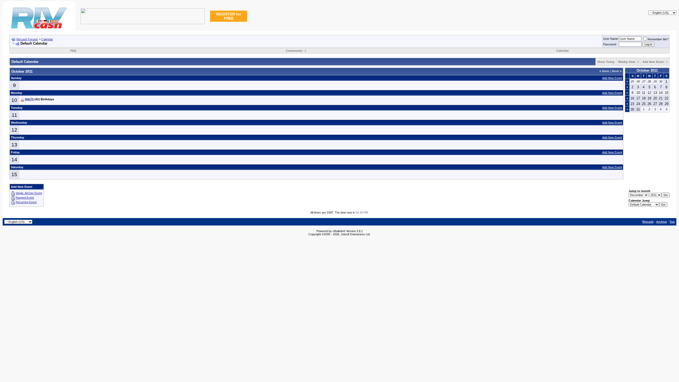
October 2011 (647, 70)
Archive (661, 221)
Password (609, 44)
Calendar (47, 39)
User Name (610, 38)
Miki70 (29, 99)
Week (604, 71)
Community (294, 50)
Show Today (606, 61)
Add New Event (653, 61)
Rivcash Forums (27, 39)
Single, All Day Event (29, 193)
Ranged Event (25, 197)
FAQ (73, 50)
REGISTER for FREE (228, 16)
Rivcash (648, 221)
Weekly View (626, 61)
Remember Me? (658, 39)
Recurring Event (26, 202)
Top (672, 221)
